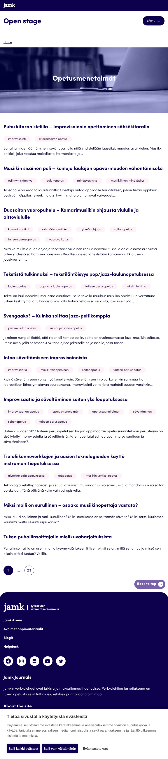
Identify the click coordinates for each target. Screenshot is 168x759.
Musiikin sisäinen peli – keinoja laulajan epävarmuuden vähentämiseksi (84, 169)
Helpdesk (11, 647)
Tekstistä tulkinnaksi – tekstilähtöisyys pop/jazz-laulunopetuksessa (79, 274)
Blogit (8, 638)
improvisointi (17, 139)
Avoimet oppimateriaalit (23, 629)
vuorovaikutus (58, 239)
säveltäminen (142, 411)
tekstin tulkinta (136, 286)
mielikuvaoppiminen (54, 370)
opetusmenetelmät (65, 411)
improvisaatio (17, 370)
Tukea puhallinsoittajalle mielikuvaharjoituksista (58, 537)
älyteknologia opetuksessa (26, 476)
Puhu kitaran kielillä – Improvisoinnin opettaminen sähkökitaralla (76, 127)
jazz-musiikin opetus (22, 328)
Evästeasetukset (95, 748)
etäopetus (65, 476)
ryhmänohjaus (91, 229)
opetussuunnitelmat (106, 411)
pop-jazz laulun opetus (56, 286)
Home (8, 42)
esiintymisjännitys (20, 180)
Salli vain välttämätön (60, 748)
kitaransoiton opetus (53, 139)
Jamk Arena (13, 620)
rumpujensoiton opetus (66, 328)
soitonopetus (123, 229)
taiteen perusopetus (22, 239)
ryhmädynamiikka (54, 229)
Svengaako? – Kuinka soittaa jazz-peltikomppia (57, 316)
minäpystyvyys (87, 180)
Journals (154, 5)
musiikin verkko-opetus (101, 476)
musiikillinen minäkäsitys (128, 180)
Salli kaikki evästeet (23, 748)
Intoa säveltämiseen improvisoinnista (45, 358)
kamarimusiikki (18, 229)
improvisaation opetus (23, 411)
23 (30, 572)
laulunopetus (55, 180)
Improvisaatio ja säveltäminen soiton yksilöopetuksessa (66, 400)
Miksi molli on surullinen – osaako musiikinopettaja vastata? (71, 505)
